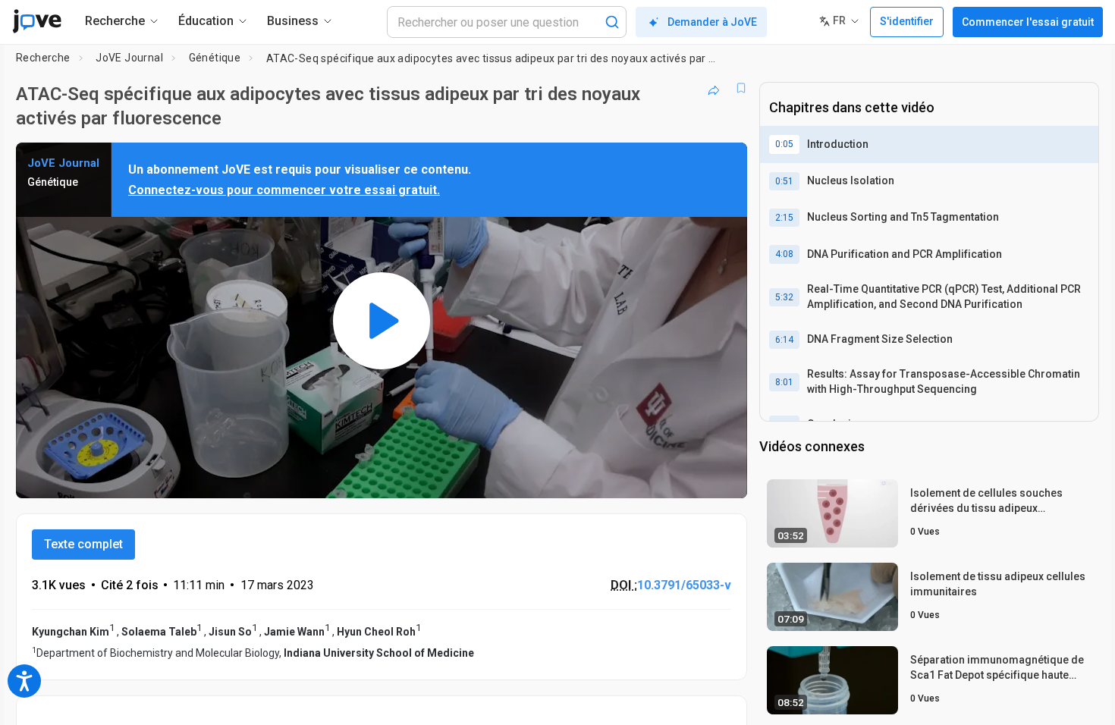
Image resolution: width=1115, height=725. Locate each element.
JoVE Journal (129, 58)
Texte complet (83, 544)
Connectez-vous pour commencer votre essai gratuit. (284, 190)
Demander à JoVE (712, 22)
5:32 (784, 297)
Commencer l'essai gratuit (1028, 22)
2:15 (784, 217)
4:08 (784, 254)
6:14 (784, 339)
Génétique (215, 58)
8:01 (784, 382)
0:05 (784, 144)
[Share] (714, 88)
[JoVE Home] (36, 21)
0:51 (784, 181)
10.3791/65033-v (684, 585)
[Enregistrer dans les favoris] (741, 88)
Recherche (43, 58)
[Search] (612, 22)
